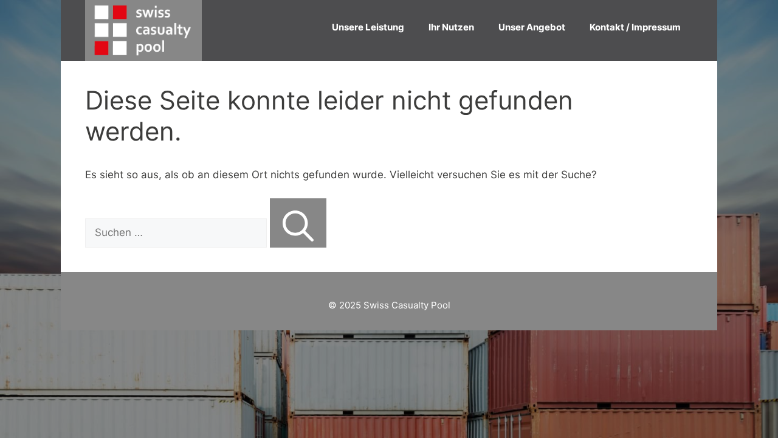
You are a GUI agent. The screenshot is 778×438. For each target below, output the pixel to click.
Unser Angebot (531, 27)
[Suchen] (298, 223)
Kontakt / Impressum (635, 27)
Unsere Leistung (368, 27)
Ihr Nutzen (451, 27)
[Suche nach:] (177, 232)
